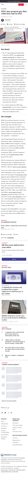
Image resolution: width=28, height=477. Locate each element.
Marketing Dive (16, 440)
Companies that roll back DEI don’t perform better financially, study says (14, 333)
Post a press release (11, 400)
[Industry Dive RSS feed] (11, 412)
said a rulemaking (16, 196)
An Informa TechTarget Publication (14, 1)
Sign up (21, 4)
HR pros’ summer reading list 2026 (14, 356)
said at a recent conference (19, 167)
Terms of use (12, 470)
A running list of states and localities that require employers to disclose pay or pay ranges (12, 290)
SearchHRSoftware (17, 445)
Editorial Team (4, 423)
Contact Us (4, 426)
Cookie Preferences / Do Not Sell (9, 471)
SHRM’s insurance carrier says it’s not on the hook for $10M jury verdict (14, 318)
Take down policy (20, 470)
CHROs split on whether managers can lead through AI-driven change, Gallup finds (15, 341)
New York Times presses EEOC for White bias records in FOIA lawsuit (15, 349)
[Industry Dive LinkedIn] (2, 412)
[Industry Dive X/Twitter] (8, 412)
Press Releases (5, 434)
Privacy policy (4, 470)
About (2, 421)
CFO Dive (15, 438)
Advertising (15, 423)
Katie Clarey (8, 19)
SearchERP (15, 442)
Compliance (10, 237)
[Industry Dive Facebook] (5, 412)
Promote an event (17, 431)
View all (3, 400)
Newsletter (3, 428)
